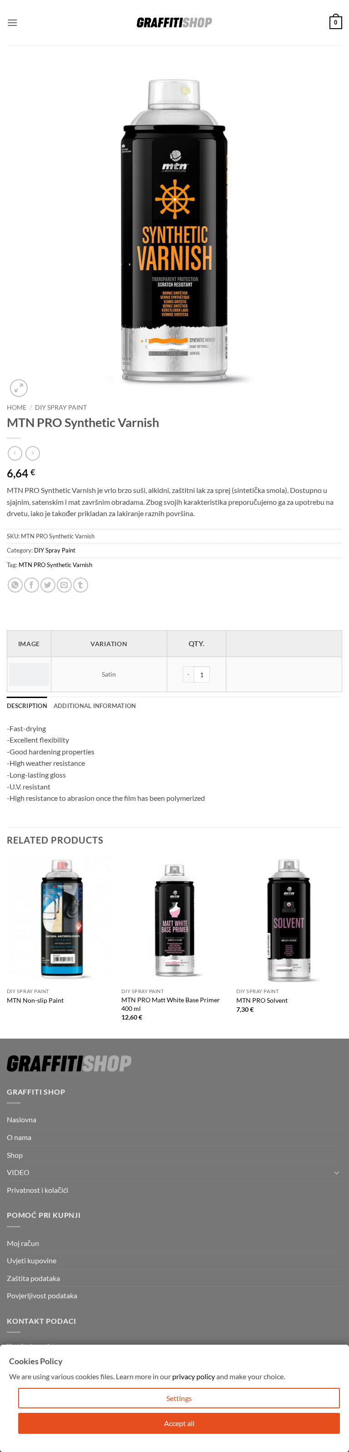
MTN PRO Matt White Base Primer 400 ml (170, 1004)
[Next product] (15, 453)
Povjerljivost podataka (42, 1295)
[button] (12, 22)
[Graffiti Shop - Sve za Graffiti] (174, 23)
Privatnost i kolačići (37, 1190)
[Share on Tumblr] (80, 585)
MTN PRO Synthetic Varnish (55, 564)
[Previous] (7, 947)
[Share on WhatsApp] (15, 585)
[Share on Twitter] (47, 585)
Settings (179, 1398)
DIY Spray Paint (61, 407)
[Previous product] (32, 453)
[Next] (342, 947)
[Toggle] (336, 1172)
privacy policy (193, 1376)
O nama (19, 1137)
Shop (15, 1155)
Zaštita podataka (33, 1278)
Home (16, 407)
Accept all (179, 1423)
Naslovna (21, 1119)
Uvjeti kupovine (31, 1260)
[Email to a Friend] (64, 585)
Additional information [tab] (95, 705)
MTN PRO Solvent (262, 1000)
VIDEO (18, 1172)
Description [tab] (27, 705)
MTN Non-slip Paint (35, 1000)
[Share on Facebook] (31, 585)
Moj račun (23, 1243)
